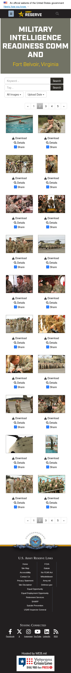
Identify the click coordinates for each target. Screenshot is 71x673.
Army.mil (46, 581)
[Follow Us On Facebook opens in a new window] (10, 632)
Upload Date (35, 94)
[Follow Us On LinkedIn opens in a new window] (46, 632)
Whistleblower (47, 577)
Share (21, 147)
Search (57, 81)
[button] (17, 7)
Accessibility (25, 572)
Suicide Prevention (35, 605)
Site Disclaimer (25, 585)
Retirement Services (35, 597)
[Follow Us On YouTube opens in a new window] (37, 632)
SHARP (35, 601)
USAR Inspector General (35, 610)
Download (21, 138)
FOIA (46, 564)
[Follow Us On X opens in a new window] (19, 632)
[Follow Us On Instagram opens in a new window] (28, 632)
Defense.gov (46, 585)
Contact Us (25, 577)
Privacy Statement (25, 581)
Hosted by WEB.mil (34, 653)
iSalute (47, 568)
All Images (13, 94)
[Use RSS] (55, 632)
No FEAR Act (47, 572)
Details (20, 142)
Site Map (25, 568)
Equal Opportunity (35, 589)
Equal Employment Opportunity (35, 593)
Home (25, 564)
